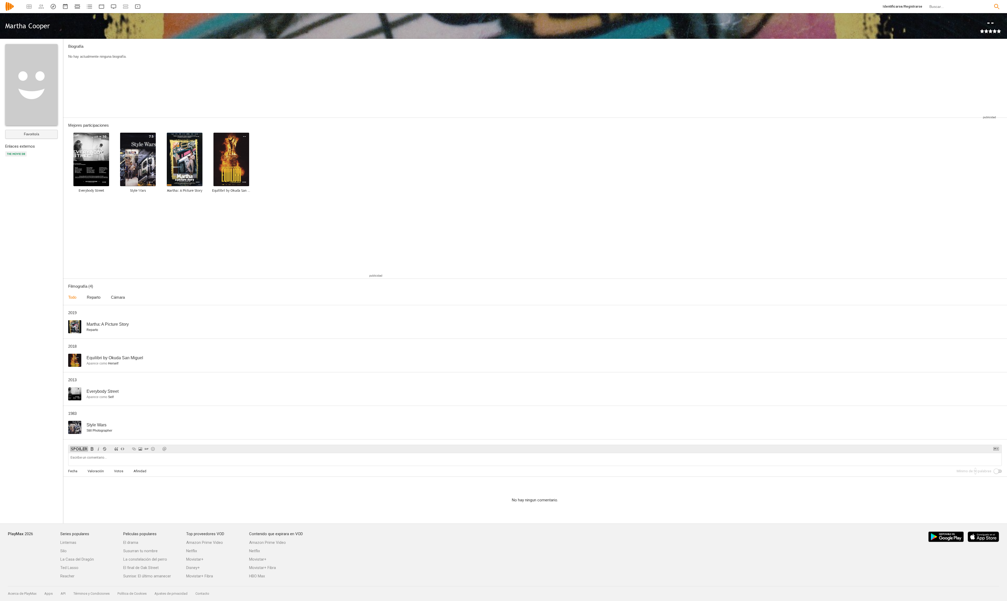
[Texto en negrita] (92, 449)
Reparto (93, 297)
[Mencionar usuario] (164, 449)
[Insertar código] (122, 449)
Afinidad (139, 471)
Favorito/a (31, 134)
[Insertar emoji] (153, 449)
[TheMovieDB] (16, 157)
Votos (118, 471)
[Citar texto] (116, 449)
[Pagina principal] (9, 10)
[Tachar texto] (104, 449)
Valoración (96, 471)
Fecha (72, 471)
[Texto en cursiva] (98, 449)
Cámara (118, 297)
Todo (72, 297)
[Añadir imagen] (140, 449)
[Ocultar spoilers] (79, 449)
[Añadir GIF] (146, 449)
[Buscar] (997, 6)
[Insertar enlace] (134, 449)
